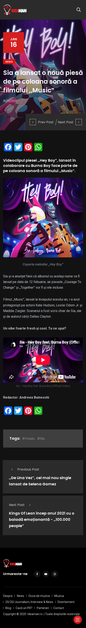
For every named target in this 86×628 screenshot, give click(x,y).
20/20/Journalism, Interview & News (29, 602)
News (9, 61)
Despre (8, 596)
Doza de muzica (39, 596)
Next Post (65, 122)
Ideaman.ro (35, 614)
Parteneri (43, 608)
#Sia (41, 438)
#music (28, 438)
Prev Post (46, 122)
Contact (58, 608)
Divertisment (66, 602)
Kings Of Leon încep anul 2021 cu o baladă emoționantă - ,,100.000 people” (41, 519)
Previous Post (28, 469)
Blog (8, 608)
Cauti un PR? (24, 608)
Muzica (59, 596)
